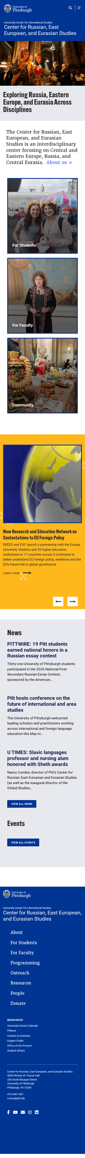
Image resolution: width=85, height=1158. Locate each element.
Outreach (20, 973)
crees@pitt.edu (16, 1098)
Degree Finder (15, 1040)
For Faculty (22, 953)
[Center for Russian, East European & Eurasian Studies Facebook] (8, 1112)
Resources (21, 983)
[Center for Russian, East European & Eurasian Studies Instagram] (30, 1112)
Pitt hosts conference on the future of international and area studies (41, 704)
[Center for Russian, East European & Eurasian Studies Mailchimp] (23, 1112)
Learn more (11, 573)
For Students (24, 942)
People (17, 993)
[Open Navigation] (79, 7)
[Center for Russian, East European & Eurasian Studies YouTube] (15, 1112)
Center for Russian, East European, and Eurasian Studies (40, 29)
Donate (18, 1003)
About (17, 932)
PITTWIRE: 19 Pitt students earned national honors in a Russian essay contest (37, 650)
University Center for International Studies (28, 22)
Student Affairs (16, 1050)
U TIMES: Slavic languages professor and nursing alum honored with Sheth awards (37, 758)
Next (72, 601)
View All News (21, 803)
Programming (25, 963)
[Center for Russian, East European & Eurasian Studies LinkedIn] (37, 1112)
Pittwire (11, 1030)
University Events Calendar (22, 1025)
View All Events (23, 842)
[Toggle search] (71, 7)
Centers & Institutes (18, 1036)
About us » (60, 162)
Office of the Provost (19, 1045)
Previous (58, 601)
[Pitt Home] (42, 10)
